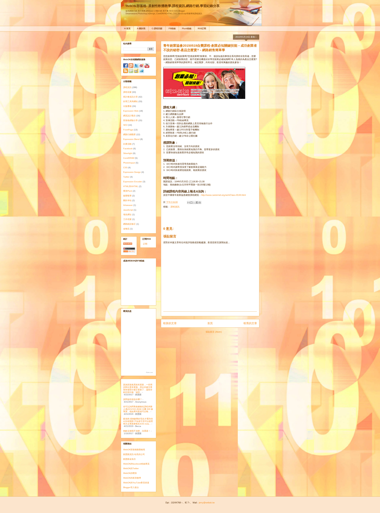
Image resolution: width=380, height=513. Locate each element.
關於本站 (127, 200)
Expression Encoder (132, 181)
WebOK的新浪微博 (132, 478)
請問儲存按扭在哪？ (132, 399)
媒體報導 (127, 195)
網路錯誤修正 (129, 224)
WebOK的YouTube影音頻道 (136, 482)
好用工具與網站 (130, 101)
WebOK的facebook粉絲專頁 (136, 464)
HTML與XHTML (130, 186)
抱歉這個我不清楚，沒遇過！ (136, 431)
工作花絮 (127, 219)
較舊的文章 (250, 323)
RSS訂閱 (202, 28)
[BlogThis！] (191, 202)
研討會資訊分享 (130, 97)
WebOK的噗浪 (130, 473)
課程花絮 (127, 92)
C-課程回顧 (157, 28)
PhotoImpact (129, 163)
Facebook (128, 148)
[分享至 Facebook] (196, 202)
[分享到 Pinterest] (199, 202)
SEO (125, 125)
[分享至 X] (194, 202)
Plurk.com (149, 372)
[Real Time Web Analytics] (129, 251)
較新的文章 (170, 323)
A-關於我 (141, 28)
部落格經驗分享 (130, 120)
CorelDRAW (128, 158)
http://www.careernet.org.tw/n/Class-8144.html (223, 195)
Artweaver (128, 205)
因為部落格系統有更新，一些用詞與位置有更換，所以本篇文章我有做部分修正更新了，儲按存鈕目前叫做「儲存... (137, 388)
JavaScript (128, 210)
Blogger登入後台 (131, 487)
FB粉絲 (172, 28)
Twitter (126, 177)
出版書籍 (127, 106)
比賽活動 (127, 144)
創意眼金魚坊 (129, 459)
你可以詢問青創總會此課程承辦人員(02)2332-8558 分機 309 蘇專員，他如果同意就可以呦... (138, 409)
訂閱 (145, 244)
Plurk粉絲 (186, 28)
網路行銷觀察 (129, 134)
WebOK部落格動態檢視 (134, 449)
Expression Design (132, 172)
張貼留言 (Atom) (214, 332)
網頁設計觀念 (129, 115)
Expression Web (130, 111)
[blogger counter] (127, 244)
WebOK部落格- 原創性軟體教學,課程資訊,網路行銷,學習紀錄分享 (172, 5)
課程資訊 (175, 206)
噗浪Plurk (127, 191)
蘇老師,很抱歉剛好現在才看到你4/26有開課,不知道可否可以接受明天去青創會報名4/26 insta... (138, 421)
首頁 (210, 323)
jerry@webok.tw (207, 502)
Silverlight (127, 153)
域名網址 (127, 214)
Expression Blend (131, 139)
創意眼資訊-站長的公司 (134, 454)
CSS (125, 167)
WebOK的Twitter (131, 468)
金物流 (126, 229)
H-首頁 (127, 28)
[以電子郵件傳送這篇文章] (188, 202)
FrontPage (128, 130)
